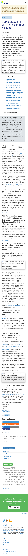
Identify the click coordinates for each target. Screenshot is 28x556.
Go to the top (24, 513)
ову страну (10, 10)
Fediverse (6, 421)
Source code (6, 549)
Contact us (5, 536)
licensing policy (19, 533)
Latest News (6, 453)
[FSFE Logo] (4, 2)
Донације (15, 507)
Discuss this (5, 410)
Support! (6, 429)
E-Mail (15, 426)
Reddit (15, 424)
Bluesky (15, 421)
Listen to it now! (6, 212)
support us (21, 393)
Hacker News (6, 424)
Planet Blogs (6, 458)
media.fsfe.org (5, 349)
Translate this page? (7, 553)
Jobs (4, 538)
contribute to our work (7, 394)
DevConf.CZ (5, 344)
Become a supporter (8, 464)
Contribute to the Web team (9, 551)
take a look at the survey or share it (14, 184)
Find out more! (5, 240)
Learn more (6, 488)
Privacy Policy (6, 542)
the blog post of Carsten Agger (13, 305)
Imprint (4, 540)
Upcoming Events (7, 456)
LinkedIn (6, 426)
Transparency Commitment (9, 544)
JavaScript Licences (7, 547)
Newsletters (6, 451)
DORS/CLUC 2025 (19, 344)
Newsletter (5, 17)
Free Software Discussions (9, 461)
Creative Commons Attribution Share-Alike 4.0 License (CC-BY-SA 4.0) (13, 531)
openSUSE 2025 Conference (13, 346)
